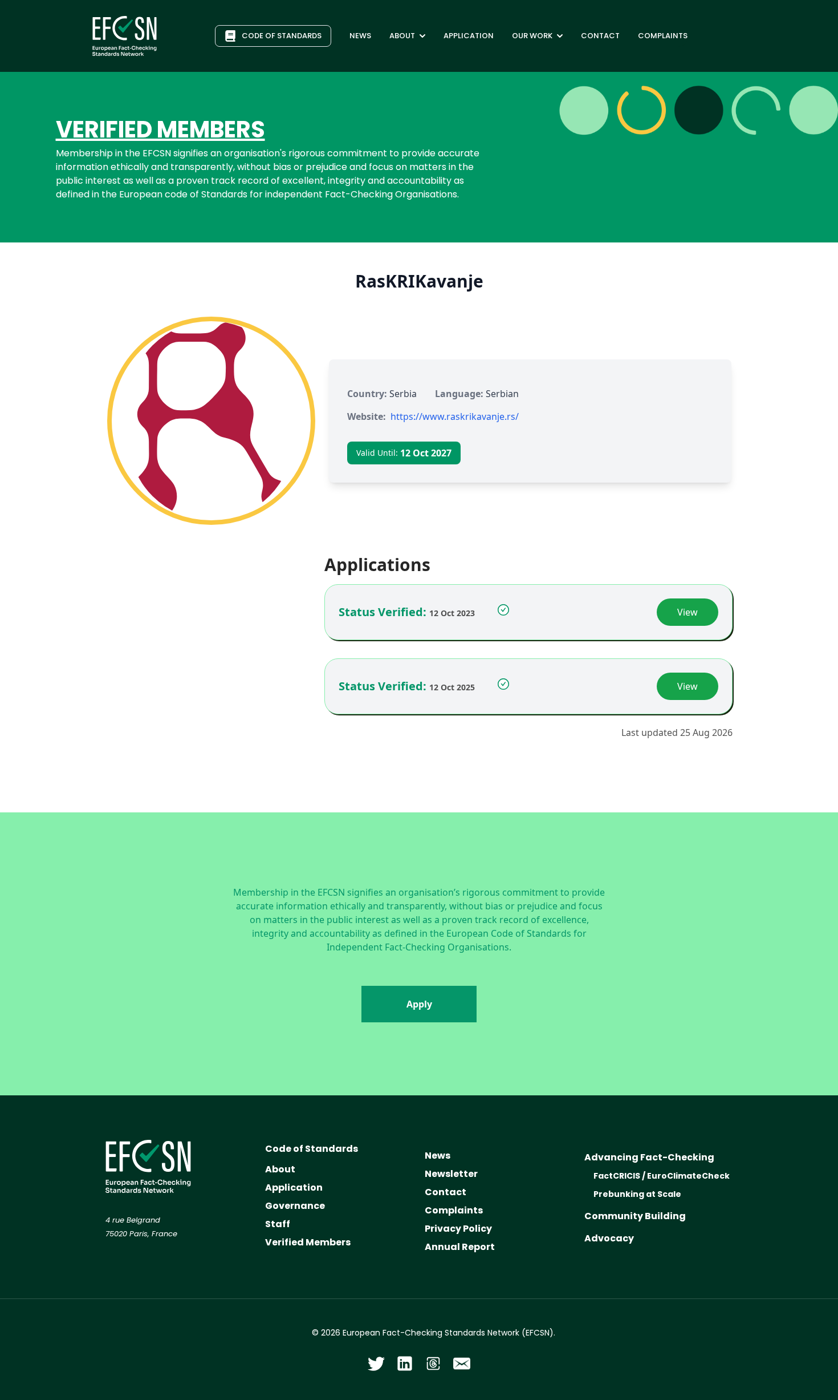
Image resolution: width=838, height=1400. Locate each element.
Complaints (454, 1210)
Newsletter (451, 1173)
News (437, 1155)
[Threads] (433, 1363)
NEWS (360, 35)
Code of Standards (311, 1148)
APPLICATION (469, 35)
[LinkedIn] (404, 1363)
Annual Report (460, 1246)
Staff (277, 1224)
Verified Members (308, 1242)
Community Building (635, 1216)
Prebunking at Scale (637, 1194)
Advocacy (609, 1238)
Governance (295, 1205)
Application (294, 1187)
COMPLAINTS (663, 35)
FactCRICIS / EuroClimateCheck (661, 1175)
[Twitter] (376, 1363)
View (687, 612)
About (280, 1169)
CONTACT (600, 35)
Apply (419, 1004)
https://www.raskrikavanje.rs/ (454, 416)
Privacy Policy (458, 1228)
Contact (445, 1192)
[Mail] (461, 1363)
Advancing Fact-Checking (649, 1157)
